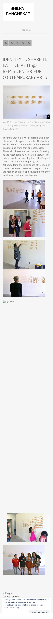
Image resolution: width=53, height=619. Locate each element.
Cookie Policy (14, 608)
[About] (11, 43)
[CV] (17, 43)
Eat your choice (11, 596)
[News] (23, 43)
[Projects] (5, 43)
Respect (9, 593)
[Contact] (29, 43)
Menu (25, 30)
